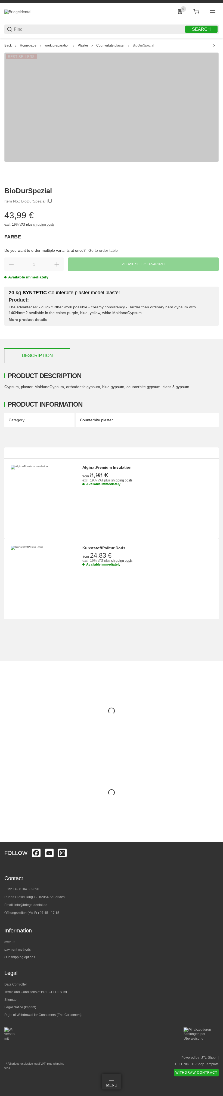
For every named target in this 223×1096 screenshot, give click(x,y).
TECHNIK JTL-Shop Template (197, 1064)
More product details (28, 319)
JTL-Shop (208, 1058)
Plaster (83, 45)
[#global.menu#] (213, 12)
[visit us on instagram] (62, 853)
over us (9, 942)
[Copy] (50, 201)
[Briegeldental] (17, 11)
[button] (214, 840)
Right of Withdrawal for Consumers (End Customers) (43, 1015)
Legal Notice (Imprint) (20, 1007)
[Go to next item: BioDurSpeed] (214, 45)
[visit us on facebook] (36, 853)
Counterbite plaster (110, 45)
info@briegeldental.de (30, 905)
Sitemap (10, 1000)
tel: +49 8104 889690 (23, 889)
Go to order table (103, 250)
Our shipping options (19, 957)
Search (201, 29)
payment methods (17, 949)
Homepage (28, 45)
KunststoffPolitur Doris (103, 548)
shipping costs (43, 224)
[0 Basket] (196, 12)
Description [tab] (37, 355)
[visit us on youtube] (49, 853)
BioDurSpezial (143, 45)
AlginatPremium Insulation (107, 467)
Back (8, 45)
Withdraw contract (196, 1072)
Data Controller (15, 984)
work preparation (57, 45)
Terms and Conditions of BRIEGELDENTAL (36, 992)
